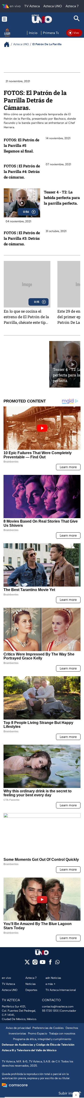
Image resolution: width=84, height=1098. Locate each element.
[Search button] (76, 19)
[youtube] (43, 963)
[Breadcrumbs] (8, 44)
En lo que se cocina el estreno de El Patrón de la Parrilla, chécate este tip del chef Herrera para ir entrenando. (26, 317)
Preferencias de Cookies (48, 1028)
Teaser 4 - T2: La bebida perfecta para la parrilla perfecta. (62, 197)
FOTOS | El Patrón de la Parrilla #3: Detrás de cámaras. (22, 238)
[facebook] (50, 963)
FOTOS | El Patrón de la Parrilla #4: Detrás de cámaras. (22, 171)
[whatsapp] (57, 963)
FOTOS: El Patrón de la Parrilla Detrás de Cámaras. (35, 100)
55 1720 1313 (50, 1010)
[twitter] (27, 963)
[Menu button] (7, 19)
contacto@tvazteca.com (58, 1006)
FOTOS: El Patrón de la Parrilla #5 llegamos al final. (21, 145)
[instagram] (35, 963)
